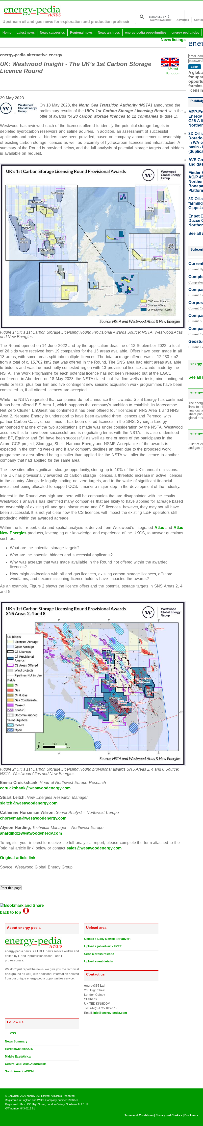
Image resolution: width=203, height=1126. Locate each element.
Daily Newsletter (160, 19)
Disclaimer (191, 1115)
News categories (52, 32)
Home (6, 32)
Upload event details (98, 961)
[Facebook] (12, 1079)
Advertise (183, 19)
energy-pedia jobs (185, 32)
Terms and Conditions (139, 1115)
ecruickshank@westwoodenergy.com (35, 788)
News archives (109, 32)
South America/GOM (19, 1071)
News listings (173, 40)
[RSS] (7, 1033)
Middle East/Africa (18, 1056)
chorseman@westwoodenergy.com (33, 818)
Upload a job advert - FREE (103, 946)
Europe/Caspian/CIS (19, 1049)
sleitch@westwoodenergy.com (28, 803)
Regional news (81, 32)
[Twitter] (7, 1079)
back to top (11, 912)
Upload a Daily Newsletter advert (107, 939)
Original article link (17, 858)
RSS (12, 1033)
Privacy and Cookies (169, 1115)
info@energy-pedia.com (110, 1013)
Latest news (26, 32)
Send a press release (99, 954)
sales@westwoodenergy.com (94, 848)
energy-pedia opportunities (145, 32)
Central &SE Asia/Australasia (26, 1064)
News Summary (16, 1041)
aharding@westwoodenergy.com (31, 833)
